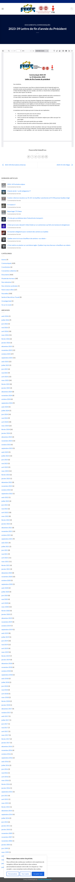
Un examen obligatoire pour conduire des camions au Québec (27, 232)
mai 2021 (4, 554)
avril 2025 (4, 376)
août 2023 (4, 452)
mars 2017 (5, 735)
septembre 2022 (6, 493)
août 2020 (4, 588)
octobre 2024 (6, 399)
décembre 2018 (6, 663)
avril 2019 (4, 648)
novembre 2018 (6, 667)
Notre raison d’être (7, 290)
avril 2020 (4, 603)
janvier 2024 (5, 433)
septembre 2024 (6, 403)
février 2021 (5, 565)
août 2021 (4, 543)
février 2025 (5, 384)
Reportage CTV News (14, 211)
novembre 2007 (6, 837)
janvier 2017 (5, 743)
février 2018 (5, 701)
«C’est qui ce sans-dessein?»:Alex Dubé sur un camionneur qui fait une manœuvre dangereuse (38, 225)
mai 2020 (4, 599)
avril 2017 (4, 731)
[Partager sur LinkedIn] (46, 156)
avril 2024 (4, 422)
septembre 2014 (6, 814)
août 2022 (4, 497)
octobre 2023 (6, 444)
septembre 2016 (6, 758)
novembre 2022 (6, 486)
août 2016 (4, 761)
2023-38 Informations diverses (15, 165)
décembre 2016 (6, 746)
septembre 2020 (6, 584)
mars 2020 (5, 607)
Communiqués (43, 25)
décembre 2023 (6, 437)
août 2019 (4, 633)
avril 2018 (4, 694)
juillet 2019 (5, 637)
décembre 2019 (6, 618)
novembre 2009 (6, 833)
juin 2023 (4, 460)
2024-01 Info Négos (63, 165)
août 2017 (4, 716)
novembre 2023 (6, 441)
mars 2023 (5, 471)
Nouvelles (4, 293)
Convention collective (8, 271)
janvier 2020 (5, 614)
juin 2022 (4, 505)
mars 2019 (5, 652)
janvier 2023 (5, 478)
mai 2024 (4, 418)
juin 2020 (4, 595)
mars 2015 (5, 803)
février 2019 (5, 656)
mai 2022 (4, 509)
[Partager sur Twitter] (35, 156)
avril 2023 (4, 467)
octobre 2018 (6, 671)
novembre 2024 (6, 395)
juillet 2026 (5, 320)
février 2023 (5, 475)
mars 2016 (5, 780)
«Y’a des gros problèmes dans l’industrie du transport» (25, 218)
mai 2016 (4, 773)
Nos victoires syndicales (9, 286)
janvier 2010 (5, 829)
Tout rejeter (25, 874)
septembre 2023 (6, 448)
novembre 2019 (6, 622)
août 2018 (4, 678)
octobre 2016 (6, 754)
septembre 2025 (6, 358)
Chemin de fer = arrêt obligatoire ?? (19, 191)
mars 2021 (5, 561)
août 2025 (4, 361)
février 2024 (5, 429)
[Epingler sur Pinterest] (42, 156)
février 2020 (5, 611)
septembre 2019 (6, 629)
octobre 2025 (6, 354)
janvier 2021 (5, 569)
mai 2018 (4, 690)
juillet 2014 (5, 818)
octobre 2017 (6, 712)
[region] (25, 866)
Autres (3, 259)
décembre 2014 (6, 810)
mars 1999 (5, 852)
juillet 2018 (5, 682)
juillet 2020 (5, 592)
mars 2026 (5, 335)
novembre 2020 (6, 576)
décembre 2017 (6, 709)
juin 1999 (4, 848)
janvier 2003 (5, 845)
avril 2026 (4, 331)
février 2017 (5, 739)
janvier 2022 (5, 524)
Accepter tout (37, 874)
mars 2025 (5, 380)
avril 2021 (4, 558)
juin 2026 (4, 324)
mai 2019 (4, 644)
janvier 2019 (5, 659)
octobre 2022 (6, 490)
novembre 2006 (6, 841)
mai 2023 (4, 463)
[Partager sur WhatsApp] (28, 156)
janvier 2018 (5, 705)
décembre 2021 (6, 527)
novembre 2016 (6, 750)
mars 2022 (5, 516)
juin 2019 (4, 641)
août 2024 (4, 407)
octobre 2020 (6, 580)
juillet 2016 (5, 765)
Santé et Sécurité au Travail (10, 297)
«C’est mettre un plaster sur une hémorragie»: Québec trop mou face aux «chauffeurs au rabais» (39, 245)
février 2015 (5, 807)
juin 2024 (4, 414)
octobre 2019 (6, 626)
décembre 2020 (6, 573)
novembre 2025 (6, 350)
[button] (2, 8)
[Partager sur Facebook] (32, 156)
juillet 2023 (5, 456)
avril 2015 (4, 799)
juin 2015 (4, 795)
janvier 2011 (5, 826)
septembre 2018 (6, 675)
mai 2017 (4, 727)
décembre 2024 (6, 392)
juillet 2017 (5, 720)
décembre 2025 (6, 346)
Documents (30, 25)
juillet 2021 (5, 546)
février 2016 (5, 784)
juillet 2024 (5, 410)
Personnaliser (12, 874)
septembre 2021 (6, 539)
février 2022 (5, 520)
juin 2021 (4, 550)
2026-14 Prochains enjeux (16, 184)
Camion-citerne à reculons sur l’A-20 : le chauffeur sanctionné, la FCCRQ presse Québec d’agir (38, 198)
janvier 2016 (5, 788)
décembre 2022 (6, 482)
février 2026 (5, 339)
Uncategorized (6, 301)
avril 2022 (4, 512)
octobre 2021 (6, 535)
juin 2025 (4, 369)
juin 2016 (4, 769)
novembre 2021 (6, 531)
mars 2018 (5, 697)
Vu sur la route (6, 305)
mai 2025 (4, 373)
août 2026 (4, 316)
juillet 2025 (5, 365)
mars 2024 (5, 426)
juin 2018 (4, 686)
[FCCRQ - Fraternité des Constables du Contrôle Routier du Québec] (37, 9)
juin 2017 (4, 724)
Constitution (5, 267)
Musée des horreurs (8, 278)
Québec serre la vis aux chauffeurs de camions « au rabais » (26, 238)
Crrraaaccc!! (11, 204)
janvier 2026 (5, 343)
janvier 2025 (5, 388)
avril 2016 (4, 777)
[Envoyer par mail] (39, 156)
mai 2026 (4, 327)
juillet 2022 (5, 501)
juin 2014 (4, 822)
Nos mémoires (6, 282)
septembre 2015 (6, 792)
